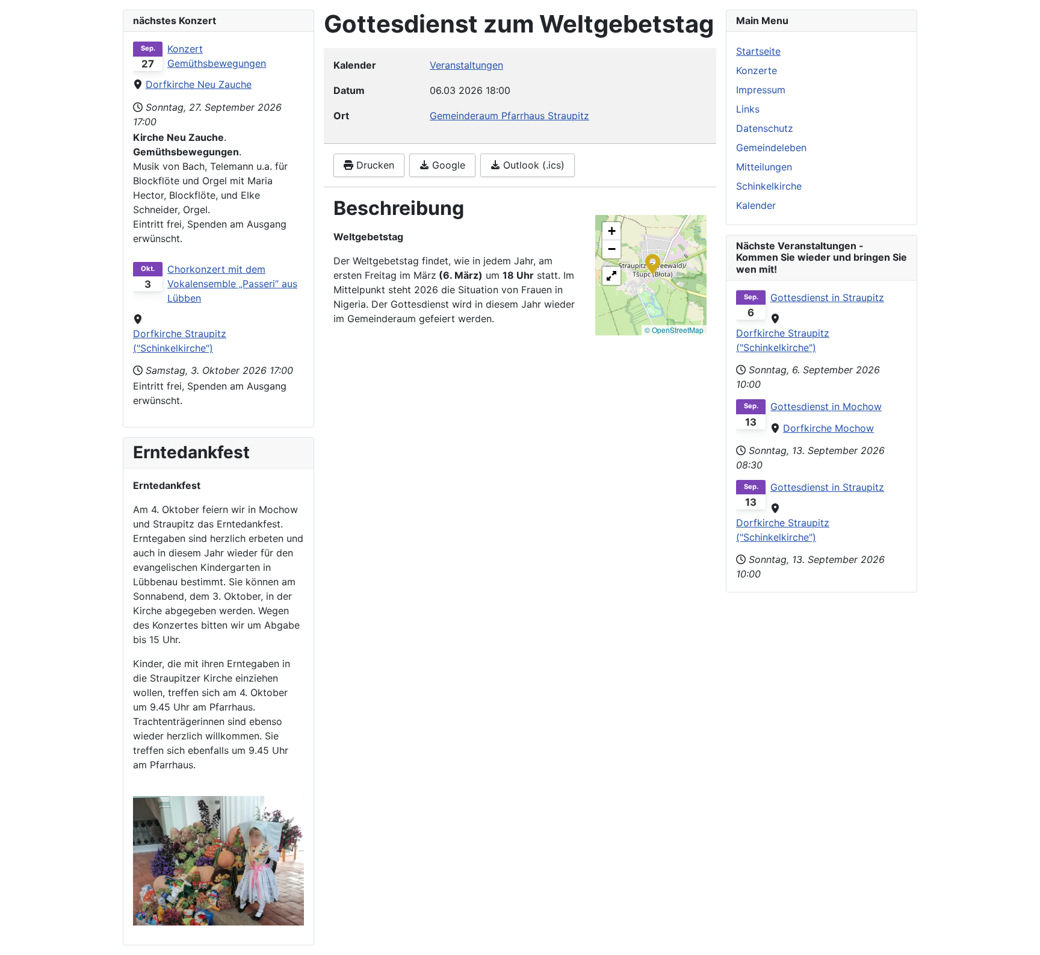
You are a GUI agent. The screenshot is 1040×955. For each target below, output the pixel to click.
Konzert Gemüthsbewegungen (216, 56)
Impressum (760, 90)
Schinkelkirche (769, 186)
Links (748, 109)
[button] (652, 263)
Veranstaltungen (466, 65)
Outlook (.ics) (532, 165)
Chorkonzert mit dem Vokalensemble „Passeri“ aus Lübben (232, 283)
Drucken (373, 165)
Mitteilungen (764, 167)
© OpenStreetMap (674, 330)
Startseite (758, 51)
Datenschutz (764, 128)
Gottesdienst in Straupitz (827, 297)
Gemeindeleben (771, 148)
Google (447, 165)
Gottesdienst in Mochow (826, 406)
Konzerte (756, 70)
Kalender (756, 205)
